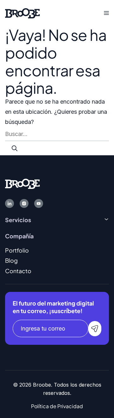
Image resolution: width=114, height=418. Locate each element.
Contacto (18, 270)
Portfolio (17, 250)
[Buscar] (14, 148)
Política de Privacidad (57, 406)
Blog (11, 260)
